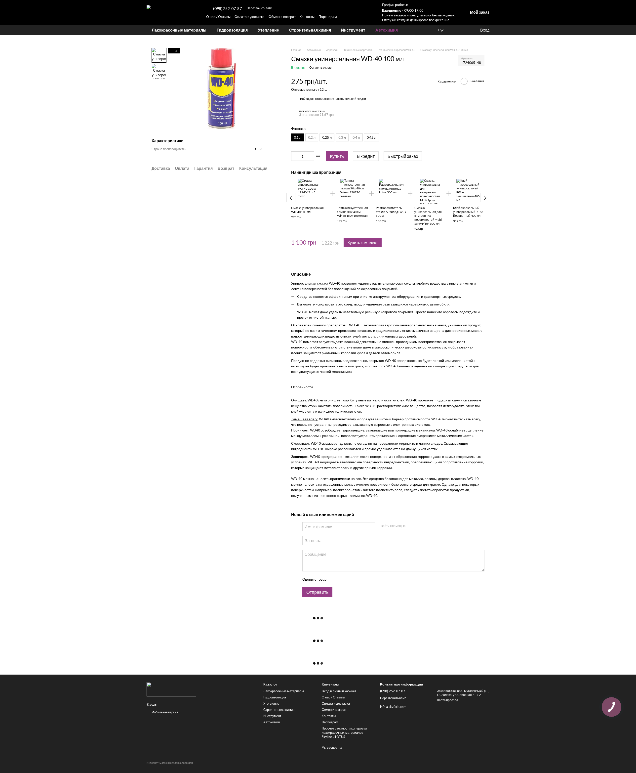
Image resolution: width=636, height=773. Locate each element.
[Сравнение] (465, 30)
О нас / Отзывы (218, 16)
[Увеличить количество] (310, 156)
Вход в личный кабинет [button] (339, 691)
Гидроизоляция (232, 30)
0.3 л (342, 137)
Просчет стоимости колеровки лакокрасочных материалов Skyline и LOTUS (344, 732)
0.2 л (312, 137)
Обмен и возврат (282, 16)
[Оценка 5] (366, 579)
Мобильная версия (164, 712)
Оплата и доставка (250, 16)
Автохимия (386, 30)
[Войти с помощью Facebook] (411, 526)
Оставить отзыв (320, 67)
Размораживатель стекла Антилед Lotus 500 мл (391, 211)
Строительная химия (310, 30)
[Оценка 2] (342, 579)
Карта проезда (447, 700)
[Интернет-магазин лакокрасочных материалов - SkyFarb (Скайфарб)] (201, 689)
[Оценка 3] (350, 579)
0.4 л (356, 137)
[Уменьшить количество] (294, 156)
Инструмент (353, 30)
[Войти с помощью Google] (419, 526)
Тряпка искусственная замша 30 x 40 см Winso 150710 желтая (352, 211)
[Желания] (455, 30)
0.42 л (371, 137)
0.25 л (327, 137)
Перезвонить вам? (259, 8)
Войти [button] (304, 99)
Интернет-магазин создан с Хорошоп (170, 762)
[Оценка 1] (334, 579)
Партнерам (327, 16)
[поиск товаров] (412, 30)
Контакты (307, 16)
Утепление (268, 30)
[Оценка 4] (358, 579)
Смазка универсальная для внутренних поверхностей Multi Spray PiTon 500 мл (428, 215)
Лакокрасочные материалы (179, 30)
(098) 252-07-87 (227, 8)
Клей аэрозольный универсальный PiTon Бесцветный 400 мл (468, 211)
